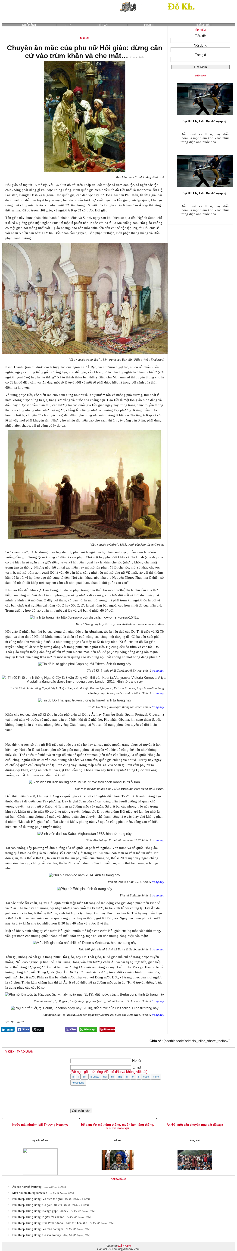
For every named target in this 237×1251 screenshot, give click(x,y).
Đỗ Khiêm (124, 1246)
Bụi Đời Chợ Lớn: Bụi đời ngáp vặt (205, 121)
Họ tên (137, 1060)
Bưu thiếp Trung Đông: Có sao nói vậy (36, 1235)
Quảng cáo (204, 25)
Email (136, 1067)
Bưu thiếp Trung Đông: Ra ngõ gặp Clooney (40, 1211)
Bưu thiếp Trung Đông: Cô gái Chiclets (37, 1205)
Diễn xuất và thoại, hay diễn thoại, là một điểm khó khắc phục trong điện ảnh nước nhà (205, 138)
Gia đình (149, 25)
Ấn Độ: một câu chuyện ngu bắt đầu (192, 1124)
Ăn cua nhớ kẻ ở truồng (27, 1186)
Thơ (68, 25)
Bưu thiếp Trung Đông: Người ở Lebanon (38, 1217)
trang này (158, 670)
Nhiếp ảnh (29, 25)
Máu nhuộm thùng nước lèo (29, 1192)
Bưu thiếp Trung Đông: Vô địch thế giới (37, 1199)
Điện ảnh (103, 25)
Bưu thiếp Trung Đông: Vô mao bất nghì (37, 1229)
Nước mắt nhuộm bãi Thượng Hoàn (38, 1124)
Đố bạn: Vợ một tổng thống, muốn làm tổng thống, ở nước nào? (117, 1126)
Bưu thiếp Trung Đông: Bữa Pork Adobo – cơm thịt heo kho (49, 1223)
